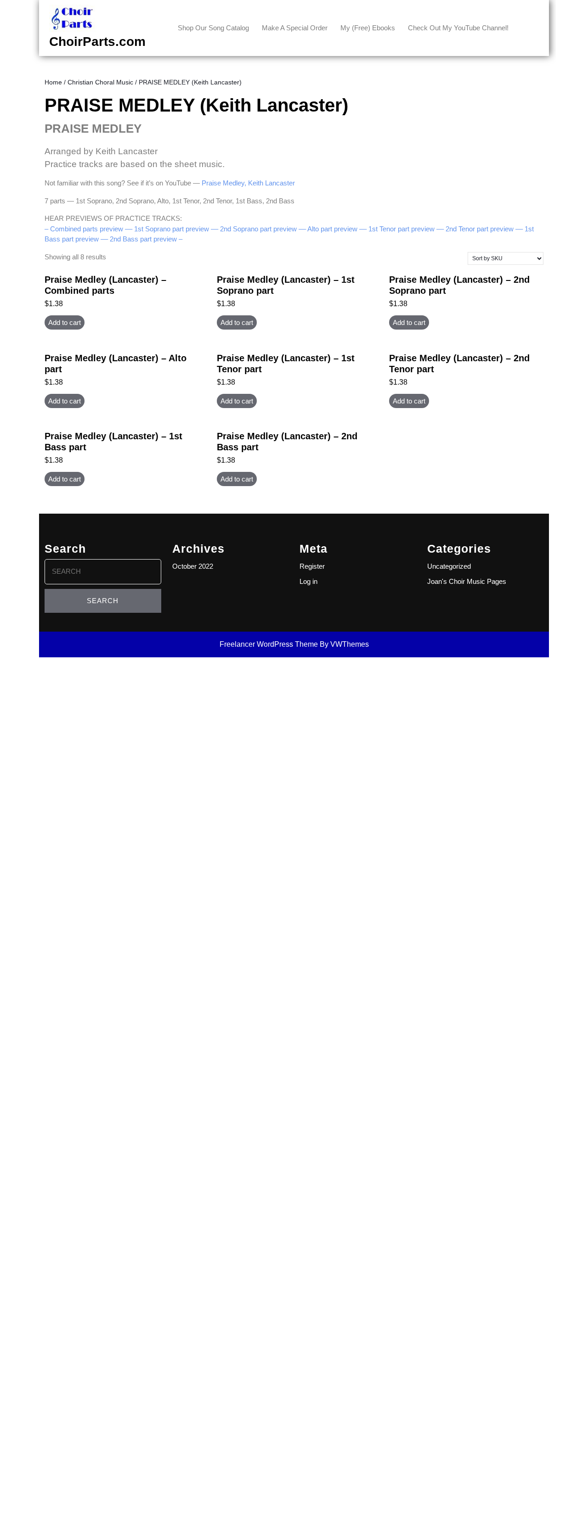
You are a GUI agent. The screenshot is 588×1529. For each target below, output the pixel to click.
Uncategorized (449, 566)
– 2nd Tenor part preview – (479, 229)
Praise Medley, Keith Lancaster (248, 183)
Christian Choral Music (100, 82)
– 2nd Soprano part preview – (258, 229)
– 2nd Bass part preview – (143, 239)
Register (312, 566)
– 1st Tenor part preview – (401, 229)
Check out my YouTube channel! (458, 28)
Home (53, 82)
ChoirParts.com (97, 41)
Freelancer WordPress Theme (269, 644)
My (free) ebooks (367, 28)
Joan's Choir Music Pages (466, 581)
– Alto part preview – (332, 229)
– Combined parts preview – (87, 229)
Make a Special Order (295, 28)
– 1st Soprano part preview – (172, 229)
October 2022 (192, 566)
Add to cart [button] (64, 322)
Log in (308, 581)
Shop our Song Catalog (213, 28)
